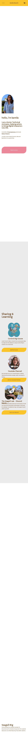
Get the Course (14, 350)
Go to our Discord (14, 412)
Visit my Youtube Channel (14, 380)
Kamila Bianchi (14, 3)
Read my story (14, 150)
